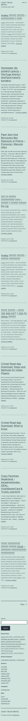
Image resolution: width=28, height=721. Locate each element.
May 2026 (4, 671)
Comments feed (5, 701)
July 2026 (4, 666)
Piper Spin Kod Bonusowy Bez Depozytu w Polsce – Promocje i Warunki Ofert (13, 141)
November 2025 (5, 680)
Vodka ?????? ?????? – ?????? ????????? (12, 653)
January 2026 (5, 676)
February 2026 (5, 673)
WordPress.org (5, 703)
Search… (3, 618)
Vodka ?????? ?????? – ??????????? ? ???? (12, 637)
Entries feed (4, 699)
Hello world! (21, 660)
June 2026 (4, 669)
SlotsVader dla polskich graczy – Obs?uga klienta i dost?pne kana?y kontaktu (11, 74)
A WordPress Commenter (8, 660)
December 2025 (5, 678)
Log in (3, 696)
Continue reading (21, 112)
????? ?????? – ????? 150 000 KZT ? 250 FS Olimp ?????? (14, 313)
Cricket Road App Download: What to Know (12, 426)
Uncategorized (13, 53)
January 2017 (5, 683)
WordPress (16, 715)
